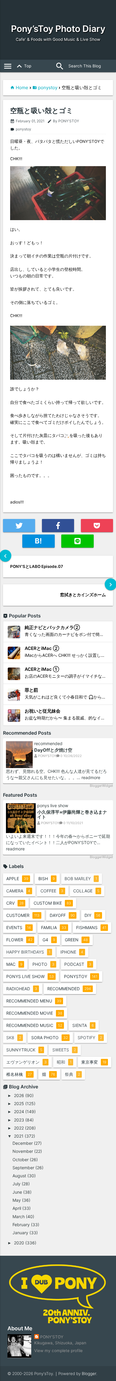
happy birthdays (28, 951)
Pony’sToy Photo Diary (58, 28)
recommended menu (33, 1000)
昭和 (64, 1062)
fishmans (91, 927)
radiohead (21, 988)
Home (22, 87)
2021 (18, 1136)
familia (53, 927)
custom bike (52, 903)
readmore (90, 777)
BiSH (46, 878)
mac (14, 964)
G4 (49, 939)
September (23, 1167)
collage (86, 890)
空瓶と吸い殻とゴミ (41, 111)
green (76, 939)
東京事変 (93, 1062)
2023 (19, 1119)
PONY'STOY (51, 1336)
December (22, 1143)
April (16, 1208)
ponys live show (52, 805)
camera (18, 890)
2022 (19, 1127)
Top (23, 66)
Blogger (89, 1373)
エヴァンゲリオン (26, 1062)
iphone (71, 951)
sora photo (49, 1037)
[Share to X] (19, 525)
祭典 (72, 1074)
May (16, 1200)
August (19, 1175)
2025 (19, 1103)
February (21, 1224)
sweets (64, 1049)
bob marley (81, 878)
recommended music (34, 1025)
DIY (92, 915)
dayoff (62, 915)
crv (14, 903)
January (20, 1232)
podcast (77, 964)
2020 (19, 1242)
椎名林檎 (19, 1074)
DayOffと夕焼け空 (53, 750)
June (17, 1192)
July (16, 1183)
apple (17, 878)
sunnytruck (24, 1049)
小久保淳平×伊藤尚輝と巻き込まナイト (72, 814)
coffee (51, 890)
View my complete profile (58, 1350)
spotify (90, 1037)
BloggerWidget (101, 786)
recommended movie (34, 1013)
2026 (19, 1095)
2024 (19, 1111)
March (18, 1216)
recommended (48, 743)
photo (43, 964)
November (22, 1151)
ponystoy (47, 87)
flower (19, 939)
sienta (83, 1025)
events (18, 927)
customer (23, 915)
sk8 (13, 1037)
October (20, 1159)
